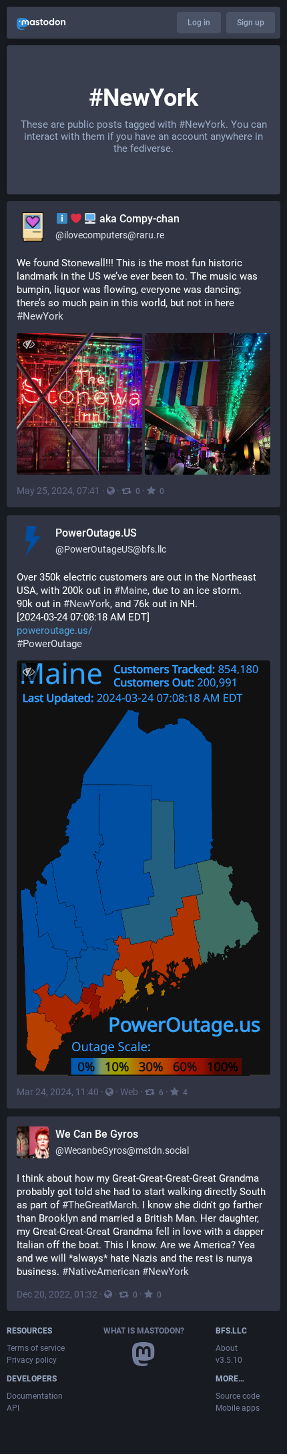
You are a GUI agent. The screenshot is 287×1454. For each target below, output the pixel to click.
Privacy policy (32, 1360)
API (13, 1408)
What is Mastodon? (143, 1330)
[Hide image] (28, 672)
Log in (199, 22)
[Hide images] (28, 345)
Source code (238, 1396)
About (227, 1348)
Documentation (35, 1396)
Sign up (250, 22)
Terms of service (36, 1348)
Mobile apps (238, 1408)
